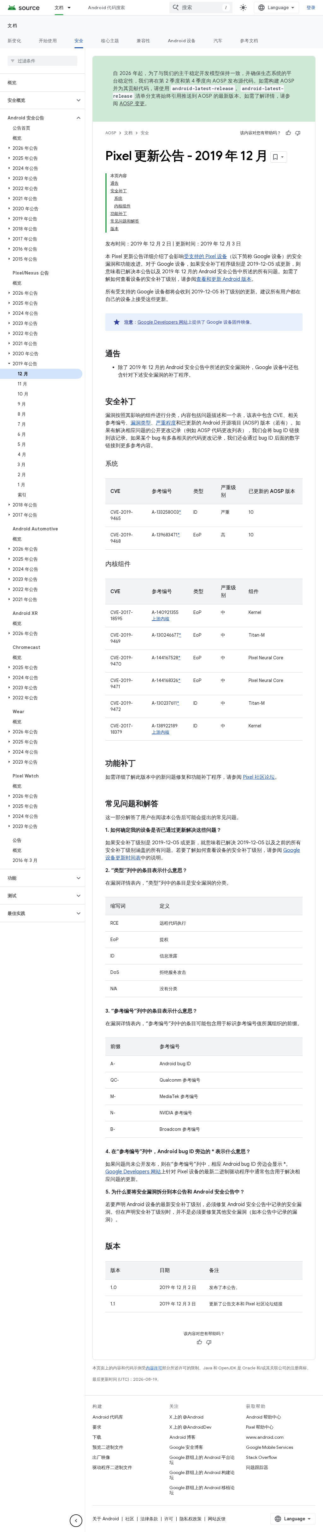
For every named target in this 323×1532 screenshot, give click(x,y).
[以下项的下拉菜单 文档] (71, 7)
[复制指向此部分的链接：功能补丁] (142, 764)
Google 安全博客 (186, 1447)
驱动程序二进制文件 (112, 1467)
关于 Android (105, 1518)
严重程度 (166, 423)
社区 (129, 1518)
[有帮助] (288, 133)
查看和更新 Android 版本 (223, 279)
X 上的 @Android (186, 1417)
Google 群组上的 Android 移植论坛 (202, 1490)
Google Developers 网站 (163, 322)
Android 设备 (182, 40)
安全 (79, 40)
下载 (96, 1437)
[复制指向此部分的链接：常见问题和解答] (164, 804)
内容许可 (154, 1368)
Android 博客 (182, 1437)
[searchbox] (42, 61)
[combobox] (200, 7)
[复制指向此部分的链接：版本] (126, 1247)
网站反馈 (217, 1518)
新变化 (14, 40)
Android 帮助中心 (263, 1417)
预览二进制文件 (107, 1447)
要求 (96, 1427)
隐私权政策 (190, 1518)
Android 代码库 (107, 1417)
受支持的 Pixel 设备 (205, 256)
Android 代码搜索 (106, 7)
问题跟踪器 (257, 1467)
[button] (37, 100)
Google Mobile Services (269, 1447)
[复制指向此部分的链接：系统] (124, 464)
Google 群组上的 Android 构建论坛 (202, 1475)
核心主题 (110, 40)
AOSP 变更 (132, 104)
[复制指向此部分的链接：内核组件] (137, 564)
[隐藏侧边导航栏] (76, 1520)
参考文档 (249, 40)
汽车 (218, 40)
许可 (168, 1518)
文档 (59, 7)
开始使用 (48, 40)
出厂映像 (101, 1457)
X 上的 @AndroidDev (190, 1427)
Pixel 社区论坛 (259, 777)
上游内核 (160, 618)
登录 (311, 7)
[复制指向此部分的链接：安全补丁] (142, 402)
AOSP (110, 133)
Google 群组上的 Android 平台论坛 (202, 1459)
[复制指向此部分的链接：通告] (126, 354)
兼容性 (143, 40)
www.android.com (265, 1437)
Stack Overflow (261, 1457)
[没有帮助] (297, 133)
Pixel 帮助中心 (259, 1427)
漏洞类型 (141, 423)
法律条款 (149, 1518)
